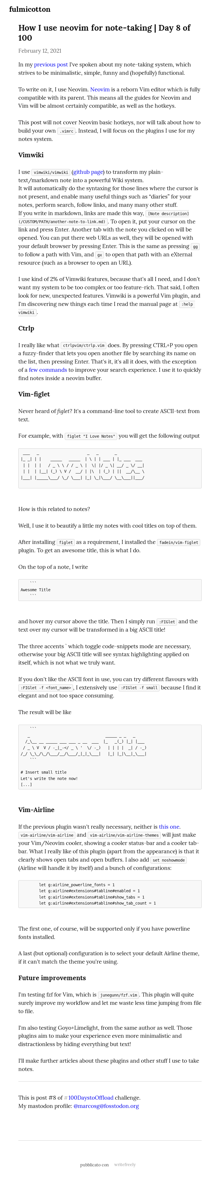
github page (88, 171)
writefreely (125, 1164)
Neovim (100, 89)
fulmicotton (29, 9)
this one (169, 826)
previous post (51, 64)
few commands (48, 369)
